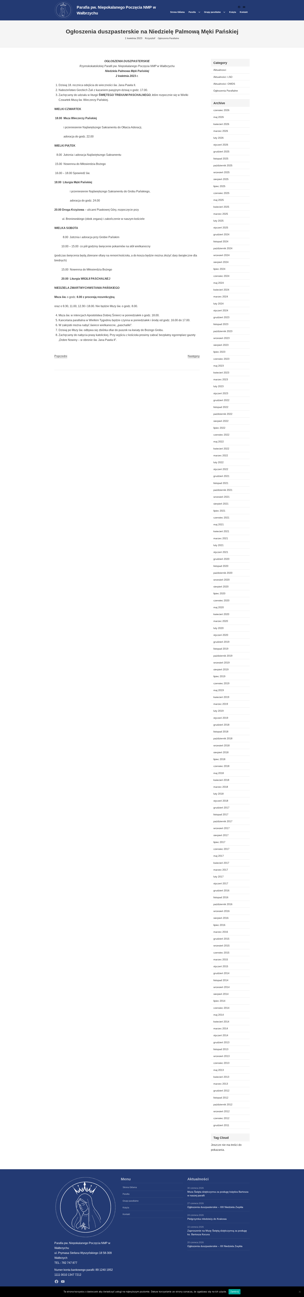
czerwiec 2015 (221, 952)
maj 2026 (218, 117)
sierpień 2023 (221, 345)
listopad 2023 (220, 324)
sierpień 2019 (221, 669)
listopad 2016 (220, 897)
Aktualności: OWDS (224, 83)
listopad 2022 (220, 407)
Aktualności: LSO (222, 76)
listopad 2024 (220, 241)
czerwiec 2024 (221, 276)
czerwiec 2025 (221, 193)
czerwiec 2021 (221, 517)
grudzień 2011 (221, 1125)
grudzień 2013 (221, 1042)
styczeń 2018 (220, 800)
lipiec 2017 (219, 842)
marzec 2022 (220, 455)
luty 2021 (218, 545)
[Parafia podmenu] (199, 12)
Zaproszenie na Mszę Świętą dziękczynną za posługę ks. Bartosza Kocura (217, 1232)
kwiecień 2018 (221, 780)
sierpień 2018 (221, 752)
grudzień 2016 (221, 890)
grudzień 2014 (221, 973)
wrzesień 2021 (221, 496)
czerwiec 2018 (221, 766)
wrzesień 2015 (221, 945)
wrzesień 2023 (221, 338)
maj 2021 (218, 524)
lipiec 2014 (219, 1000)
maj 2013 (218, 1070)
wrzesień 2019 (221, 662)
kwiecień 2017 (221, 862)
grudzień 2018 (221, 724)
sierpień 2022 (221, 421)
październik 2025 (222, 165)
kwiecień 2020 (221, 614)
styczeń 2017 (220, 883)
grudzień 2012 (221, 1090)
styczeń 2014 (220, 1035)
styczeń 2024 (220, 310)
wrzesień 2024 (221, 255)
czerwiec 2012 (221, 1118)
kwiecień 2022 (221, 448)
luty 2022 (218, 462)
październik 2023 (222, 331)
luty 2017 (218, 876)
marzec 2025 (220, 213)
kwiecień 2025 (221, 206)
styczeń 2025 (220, 227)
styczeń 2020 (220, 635)
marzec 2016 (220, 931)
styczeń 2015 (220, 966)
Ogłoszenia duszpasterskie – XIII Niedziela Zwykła (215, 1207)
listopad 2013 (220, 1049)
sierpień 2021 (221, 503)
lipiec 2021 (219, 510)
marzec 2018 (220, 786)
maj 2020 (218, 607)
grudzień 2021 (221, 476)
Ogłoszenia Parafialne (168, 38)
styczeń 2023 (220, 393)
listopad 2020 (220, 566)
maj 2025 (218, 200)
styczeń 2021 (220, 552)
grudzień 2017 (221, 807)
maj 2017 (218, 855)
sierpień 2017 (221, 835)
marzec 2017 (220, 869)
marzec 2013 (220, 1083)
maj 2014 (218, 1014)
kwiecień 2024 (221, 289)
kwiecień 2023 (221, 372)
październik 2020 (222, 572)
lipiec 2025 (219, 186)
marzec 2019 (220, 704)
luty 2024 (218, 303)
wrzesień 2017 (221, 828)
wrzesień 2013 (221, 1056)
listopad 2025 (220, 158)
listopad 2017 (220, 814)
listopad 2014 (220, 980)
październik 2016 (222, 904)
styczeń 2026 (220, 144)
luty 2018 (218, 793)
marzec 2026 (220, 131)
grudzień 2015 (221, 938)
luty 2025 (218, 220)
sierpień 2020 (221, 586)
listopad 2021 (220, 483)
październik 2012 (222, 1104)
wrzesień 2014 (221, 987)
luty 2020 (218, 628)
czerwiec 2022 (221, 434)
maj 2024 (218, 282)
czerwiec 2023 (221, 358)
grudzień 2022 (221, 400)
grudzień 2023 (221, 317)
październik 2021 (222, 490)
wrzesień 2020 (221, 579)
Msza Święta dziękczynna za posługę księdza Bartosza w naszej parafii (217, 1193)
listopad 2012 (220, 1097)
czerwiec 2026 (221, 110)
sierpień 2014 (221, 994)
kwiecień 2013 (221, 1076)
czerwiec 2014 (221, 1007)
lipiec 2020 (219, 593)
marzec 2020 (220, 621)
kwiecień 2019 (221, 697)
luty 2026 (218, 137)
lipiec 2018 (219, 759)
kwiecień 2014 (221, 1021)
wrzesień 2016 (221, 911)
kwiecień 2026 (221, 124)
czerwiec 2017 (221, 849)
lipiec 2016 (219, 925)
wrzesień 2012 (221, 1111)
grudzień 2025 (221, 151)
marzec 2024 (220, 296)
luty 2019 (218, 710)
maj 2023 (218, 365)
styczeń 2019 (220, 717)
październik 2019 (222, 655)
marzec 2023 (220, 379)
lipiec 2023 (219, 351)
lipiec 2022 (219, 427)
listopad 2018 (220, 731)
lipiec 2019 (219, 676)
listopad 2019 (220, 648)
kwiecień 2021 (221, 531)
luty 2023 (218, 386)
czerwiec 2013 (221, 1063)
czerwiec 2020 (221, 600)
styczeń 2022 (220, 469)
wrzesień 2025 (221, 172)
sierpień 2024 (221, 262)
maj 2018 (218, 773)
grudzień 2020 (221, 559)
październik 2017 (222, 821)
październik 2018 (222, 738)
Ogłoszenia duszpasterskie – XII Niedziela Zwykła (214, 1246)
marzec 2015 (220, 959)
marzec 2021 (220, 538)
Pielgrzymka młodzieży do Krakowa (207, 1218)
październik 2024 (222, 248)
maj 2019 (218, 690)
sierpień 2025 (221, 179)
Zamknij (234, 1291)
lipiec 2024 (219, 268)
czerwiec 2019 (221, 683)
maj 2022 (218, 441)
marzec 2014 (220, 1028)
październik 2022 (222, 414)
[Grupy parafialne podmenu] (224, 12)
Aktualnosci (219, 69)
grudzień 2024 (221, 234)
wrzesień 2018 (221, 745)
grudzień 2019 (221, 641)
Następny (194, 356)
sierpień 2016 (221, 918)
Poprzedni (60, 356)
